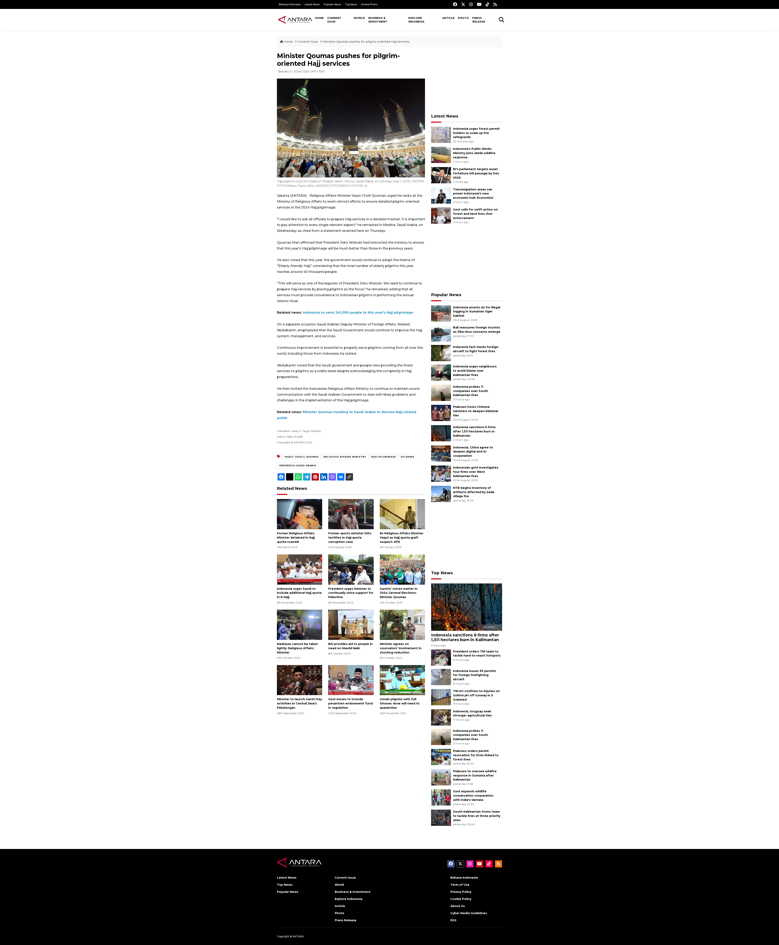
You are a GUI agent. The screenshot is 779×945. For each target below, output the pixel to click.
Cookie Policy (460, 899)
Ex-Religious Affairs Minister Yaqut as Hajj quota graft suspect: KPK (401, 537)
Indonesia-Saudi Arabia (297, 465)
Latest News (312, 4)
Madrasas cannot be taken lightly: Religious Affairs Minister (297, 648)
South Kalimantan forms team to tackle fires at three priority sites (476, 816)
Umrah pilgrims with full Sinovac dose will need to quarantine (400, 703)
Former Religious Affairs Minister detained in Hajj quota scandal (296, 537)
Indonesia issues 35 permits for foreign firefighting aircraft (474, 675)
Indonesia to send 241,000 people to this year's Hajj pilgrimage (358, 312)
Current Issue (334, 19)
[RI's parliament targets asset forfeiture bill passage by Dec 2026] (441, 175)
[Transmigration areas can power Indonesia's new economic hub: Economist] (441, 195)
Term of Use (459, 885)
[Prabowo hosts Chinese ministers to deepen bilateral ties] (441, 413)
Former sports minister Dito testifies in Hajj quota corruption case (349, 537)
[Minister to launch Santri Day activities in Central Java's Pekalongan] (299, 680)
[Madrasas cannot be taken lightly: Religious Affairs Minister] (299, 624)
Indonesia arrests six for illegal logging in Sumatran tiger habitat (476, 312)
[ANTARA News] (295, 19)
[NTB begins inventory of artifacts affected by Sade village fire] (441, 494)
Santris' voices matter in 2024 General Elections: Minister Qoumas (398, 593)
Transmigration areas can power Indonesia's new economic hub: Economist (473, 194)
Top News (351, 4)
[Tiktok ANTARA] (487, 4)
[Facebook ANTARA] (455, 4)
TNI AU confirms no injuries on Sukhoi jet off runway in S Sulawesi (476, 695)
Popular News (332, 4)
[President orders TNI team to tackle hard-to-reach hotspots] (441, 657)
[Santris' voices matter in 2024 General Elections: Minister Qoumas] (402, 569)
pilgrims (407, 456)
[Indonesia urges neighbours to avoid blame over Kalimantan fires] (441, 372)
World (359, 17)
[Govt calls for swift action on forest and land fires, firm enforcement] (441, 215)
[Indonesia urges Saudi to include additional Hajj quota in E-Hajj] (299, 569)
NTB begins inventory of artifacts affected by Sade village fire (473, 492)
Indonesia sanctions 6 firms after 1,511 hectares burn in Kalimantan (474, 431)
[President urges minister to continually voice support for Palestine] (350, 569)
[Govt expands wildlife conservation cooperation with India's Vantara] (441, 797)
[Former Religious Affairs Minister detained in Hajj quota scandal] (299, 514)
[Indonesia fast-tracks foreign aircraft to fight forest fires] (441, 353)
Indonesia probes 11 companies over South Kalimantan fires (470, 391)
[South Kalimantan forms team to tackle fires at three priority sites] (441, 817)
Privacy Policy (460, 892)
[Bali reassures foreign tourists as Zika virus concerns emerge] (441, 333)
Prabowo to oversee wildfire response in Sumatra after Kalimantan (475, 775)
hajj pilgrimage (383, 456)
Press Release (478, 19)
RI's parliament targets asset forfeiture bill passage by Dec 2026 (476, 173)
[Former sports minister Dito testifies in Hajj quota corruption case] (350, 514)
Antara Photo (369, 4)
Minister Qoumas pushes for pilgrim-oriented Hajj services (366, 41)
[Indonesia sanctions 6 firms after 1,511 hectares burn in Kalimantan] (441, 433)
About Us (457, 906)
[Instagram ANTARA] (471, 4)
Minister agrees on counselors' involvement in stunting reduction (401, 648)
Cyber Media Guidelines (468, 913)
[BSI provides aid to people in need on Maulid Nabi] (350, 624)
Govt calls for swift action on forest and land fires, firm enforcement (475, 214)
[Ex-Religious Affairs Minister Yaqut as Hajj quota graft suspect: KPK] (402, 514)
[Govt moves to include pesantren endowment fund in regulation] (350, 680)
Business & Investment (377, 19)
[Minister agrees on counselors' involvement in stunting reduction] (402, 624)
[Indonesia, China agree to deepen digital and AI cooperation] (441, 453)
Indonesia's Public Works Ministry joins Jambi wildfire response (474, 153)
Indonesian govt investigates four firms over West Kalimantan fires (475, 472)
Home (319, 17)
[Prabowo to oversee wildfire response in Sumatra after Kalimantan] (441, 777)
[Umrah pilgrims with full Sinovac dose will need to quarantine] (402, 680)
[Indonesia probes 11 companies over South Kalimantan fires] (441, 392)
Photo (463, 17)
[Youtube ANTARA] (479, 4)
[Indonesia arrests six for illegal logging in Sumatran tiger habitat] (441, 313)
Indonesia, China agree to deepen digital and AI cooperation (473, 452)
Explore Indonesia (416, 19)
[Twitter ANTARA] (463, 4)
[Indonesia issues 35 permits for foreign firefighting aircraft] (441, 677)
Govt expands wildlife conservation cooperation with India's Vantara (473, 795)
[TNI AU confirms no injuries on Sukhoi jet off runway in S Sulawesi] (441, 697)
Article (448, 17)
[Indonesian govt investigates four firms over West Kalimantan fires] (441, 473)
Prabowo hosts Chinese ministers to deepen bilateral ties (475, 411)
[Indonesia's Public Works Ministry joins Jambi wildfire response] (441, 155)
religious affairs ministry (345, 456)
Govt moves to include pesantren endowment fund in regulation (350, 703)
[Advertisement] (466, 80)
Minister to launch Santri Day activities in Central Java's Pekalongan (299, 703)
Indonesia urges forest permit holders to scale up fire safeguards (476, 133)
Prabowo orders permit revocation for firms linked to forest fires (475, 755)
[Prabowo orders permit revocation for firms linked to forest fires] (441, 757)
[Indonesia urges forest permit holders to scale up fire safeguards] (441, 134)
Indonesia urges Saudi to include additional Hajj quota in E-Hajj (299, 593)
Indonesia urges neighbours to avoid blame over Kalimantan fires (475, 371)
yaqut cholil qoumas (301, 456)
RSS (453, 920)
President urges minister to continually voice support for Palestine (350, 593)
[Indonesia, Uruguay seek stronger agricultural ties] (441, 717)
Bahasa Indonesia (289, 4)
